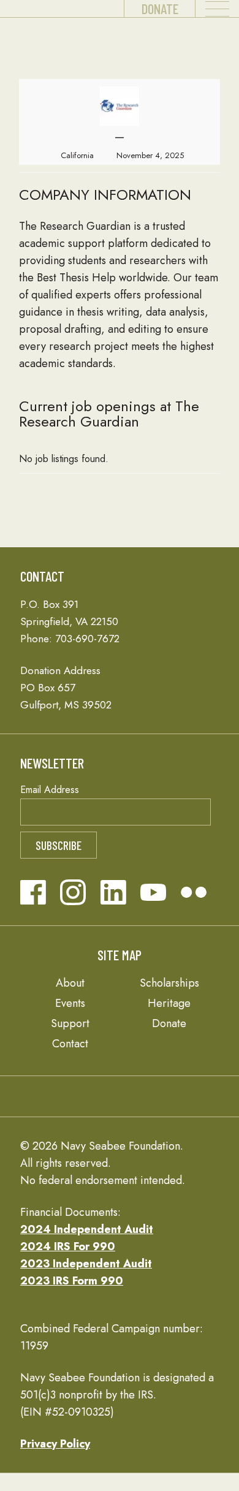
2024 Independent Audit (86, 1229)
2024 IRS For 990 (67, 1246)
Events (70, 1003)
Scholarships (169, 983)
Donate (160, 8)
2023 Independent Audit (86, 1264)
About (70, 983)
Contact (70, 1044)
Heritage (169, 1003)
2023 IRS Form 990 (71, 1281)
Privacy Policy (55, 1444)
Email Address (49, 790)
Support (70, 1023)
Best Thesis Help (76, 278)
